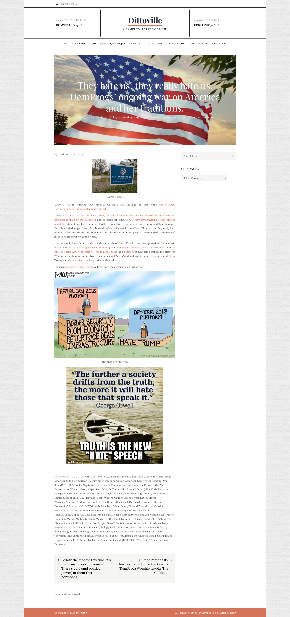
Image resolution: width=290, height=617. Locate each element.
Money (71, 518)
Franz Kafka (159, 493)
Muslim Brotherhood (108, 518)
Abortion (102, 476)
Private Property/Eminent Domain (74, 527)
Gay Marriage (87, 497)
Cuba (104, 489)
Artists (147, 480)
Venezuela (69, 539)
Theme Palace (228, 612)
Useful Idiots (164, 535)
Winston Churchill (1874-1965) (118, 539)
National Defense (131, 518)
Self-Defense (121, 531)
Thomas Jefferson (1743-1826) (101, 535)
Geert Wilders (105, 497)
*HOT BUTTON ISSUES (82, 476)
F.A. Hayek (107, 493)
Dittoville (145, 20)
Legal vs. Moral (131, 510)
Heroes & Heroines (140, 501)
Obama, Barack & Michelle (69, 523)
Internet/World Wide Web (84, 506)
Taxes (158, 531)
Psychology (102, 527)
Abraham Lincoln (118, 476)
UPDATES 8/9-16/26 (206, 25)
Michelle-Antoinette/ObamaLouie (131, 514)
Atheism (156, 480)
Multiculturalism (85, 518)
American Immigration (111, 480)
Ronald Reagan (63, 531)
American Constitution (157, 476)
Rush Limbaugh (81, 531)
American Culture (64, 480)
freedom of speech (106, 251)
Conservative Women (66, 489)
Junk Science (96, 510)
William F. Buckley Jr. (88, 539)
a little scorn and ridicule (78, 266)
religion (128, 251)
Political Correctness (128, 523)
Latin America (113, 510)
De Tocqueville (116, 489)
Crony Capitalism (90, 489)
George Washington (135, 497)
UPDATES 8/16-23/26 (69, 25)
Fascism (118, 493)
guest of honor (130, 247)
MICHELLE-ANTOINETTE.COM (208, 43)
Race (133, 527)
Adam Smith (136, 476)
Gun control (94, 501)
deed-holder (158, 247)
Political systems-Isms (155, 523)
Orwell (111, 523)
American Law (133, 480)
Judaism (83, 510)
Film (126, 493)
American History (86, 480)
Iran (103, 506)
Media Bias (104, 514)
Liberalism (90, 514)
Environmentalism (74, 493)
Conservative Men (154, 485)
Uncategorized (147, 535)
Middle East (159, 514)
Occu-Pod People (95, 523)
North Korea (163, 518)
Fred (83, 20)
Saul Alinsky (106, 531)
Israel (74, 510)
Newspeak (148, 518)
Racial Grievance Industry (152, 527)
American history (82, 251)
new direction (80, 260)
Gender (118, 497)
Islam (116, 506)
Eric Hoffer (93, 493)
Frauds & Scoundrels (66, 497)
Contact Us (176, 43)
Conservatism (135, 485)
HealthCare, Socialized (115, 501)
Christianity (103, 485)
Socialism (148, 531)
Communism (118, 485)
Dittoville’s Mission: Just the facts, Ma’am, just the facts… (103, 43)
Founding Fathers (141, 493)
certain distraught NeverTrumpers (88, 247)
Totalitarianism (128, 535)
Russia (95, 531)
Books (78, 485)
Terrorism (60, 535)
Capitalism (89, 485)
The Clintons (75, 535)
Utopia (58, 539)
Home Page (156, 43)
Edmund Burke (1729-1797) (141, 489)
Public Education (119, 527)
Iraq (109, 506)
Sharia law (136, 531)
